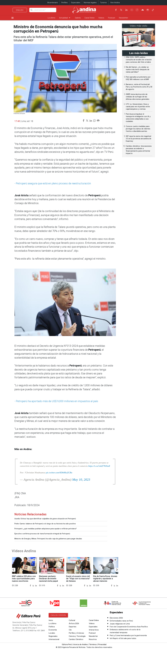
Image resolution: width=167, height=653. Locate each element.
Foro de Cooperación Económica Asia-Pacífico (129, 627)
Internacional (54, 639)
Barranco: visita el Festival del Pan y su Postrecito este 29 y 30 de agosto (139, 86)
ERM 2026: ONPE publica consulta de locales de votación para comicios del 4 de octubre (139, 59)
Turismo (103, 2)
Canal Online (89, 18)
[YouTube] (131, 9)
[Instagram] (137, 9)
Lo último (51, 18)
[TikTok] (152, 9)
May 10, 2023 (81, 479)
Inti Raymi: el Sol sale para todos (123, 638)
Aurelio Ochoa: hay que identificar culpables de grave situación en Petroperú (45, 519)
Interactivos (94, 630)
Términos (93, 644)
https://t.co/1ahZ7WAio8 (99, 466)
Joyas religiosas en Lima (120, 624)
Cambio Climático (76, 639)
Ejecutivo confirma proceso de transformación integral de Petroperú (42, 534)
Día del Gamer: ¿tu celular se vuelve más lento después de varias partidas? (137, 69)
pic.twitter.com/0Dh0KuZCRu (59, 472)
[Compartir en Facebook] (30, 585)
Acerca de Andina (80, 644)
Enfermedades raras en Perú (121, 621)
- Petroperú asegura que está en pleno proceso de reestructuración (52, 183)
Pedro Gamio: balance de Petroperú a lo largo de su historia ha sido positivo (45, 524)
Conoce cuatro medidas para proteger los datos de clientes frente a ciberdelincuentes (138, 128)
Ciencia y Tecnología (77, 636)
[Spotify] (147, 9)
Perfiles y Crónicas (76, 633)
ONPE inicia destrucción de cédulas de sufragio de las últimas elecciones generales (137, 96)
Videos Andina (24, 551)
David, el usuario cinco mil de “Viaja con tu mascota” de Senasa (78, 578)
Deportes (72, 627)
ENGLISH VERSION (58, 615)
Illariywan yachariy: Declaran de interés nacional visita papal (48, 578)
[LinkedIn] (126, 9)
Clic (70, 630)
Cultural (72, 620)
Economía (53, 630)
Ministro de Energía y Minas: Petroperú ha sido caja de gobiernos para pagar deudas (48, 539)
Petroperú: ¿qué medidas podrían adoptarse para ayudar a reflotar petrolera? (45, 529)
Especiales (75, 2)
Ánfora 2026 (74, 623)
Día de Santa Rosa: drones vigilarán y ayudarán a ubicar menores (105, 578)
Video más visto (138, 25)
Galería (78, 18)
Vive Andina (115, 2)
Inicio (51, 620)
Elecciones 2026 (116, 618)
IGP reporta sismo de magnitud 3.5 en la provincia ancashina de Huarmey (138, 138)
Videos (101, 18)
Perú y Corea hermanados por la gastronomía (128, 635)
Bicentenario (52, 2)
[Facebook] (115, 9)
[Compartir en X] (33, 585)
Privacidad (102, 644)
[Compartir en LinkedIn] (36, 585)
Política (52, 627)
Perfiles (64, 2)
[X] (121, 9)
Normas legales (90, 2)
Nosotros (93, 639)
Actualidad (65, 17)
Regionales (53, 636)
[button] (13, 570)
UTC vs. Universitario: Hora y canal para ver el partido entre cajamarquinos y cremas (138, 106)
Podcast (111, 18)
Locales (52, 633)
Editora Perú (67, 644)
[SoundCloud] (142, 9)
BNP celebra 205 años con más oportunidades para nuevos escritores (24, 578)
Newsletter (123, 18)
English (19, 10)
